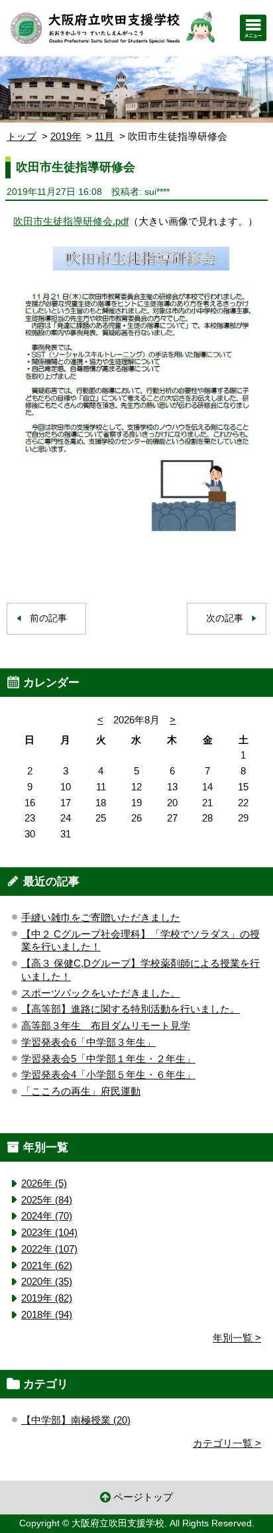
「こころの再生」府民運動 (80, 1091)
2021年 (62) (46, 1265)
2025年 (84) (46, 1199)
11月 (104, 136)
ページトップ (143, 1496)
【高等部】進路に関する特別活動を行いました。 (130, 1008)
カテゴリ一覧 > (227, 1443)
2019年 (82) (46, 1298)
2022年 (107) (49, 1249)
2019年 (66, 136)
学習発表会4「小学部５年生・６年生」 (108, 1074)
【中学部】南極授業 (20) (76, 1420)
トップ (21, 136)
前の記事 (48, 618)
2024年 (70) (46, 1215)
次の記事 (224, 618)
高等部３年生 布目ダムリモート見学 (105, 1025)
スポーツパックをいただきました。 (100, 993)
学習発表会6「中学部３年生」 (88, 1042)
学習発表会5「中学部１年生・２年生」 (108, 1058)
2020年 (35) (46, 1281)
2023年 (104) (49, 1232)
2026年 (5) (44, 1183)
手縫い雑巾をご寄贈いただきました (100, 917)
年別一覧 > (237, 1337)
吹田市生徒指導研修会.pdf (71, 221)
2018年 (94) (46, 1314)
